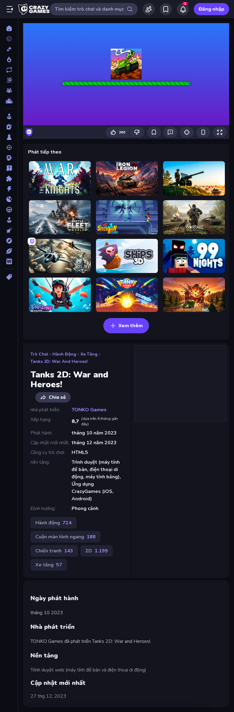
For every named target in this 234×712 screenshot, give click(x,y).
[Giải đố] (9, 178)
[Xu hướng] (9, 59)
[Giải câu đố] (9, 168)
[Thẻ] (9, 277)
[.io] (9, 199)
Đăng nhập (211, 9)
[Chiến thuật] (9, 158)
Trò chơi (39, 354)
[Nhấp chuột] (9, 230)
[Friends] (149, 9)
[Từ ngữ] (9, 261)
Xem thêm (131, 325)
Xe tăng (89, 354)
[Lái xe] (9, 209)
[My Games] (166, 9)
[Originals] (9, 80)
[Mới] (9, 49)
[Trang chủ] (9, 28)
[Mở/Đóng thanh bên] (9, 9)
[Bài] (9, 127)
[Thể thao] (9, 251)
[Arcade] (9, 116)
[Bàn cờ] (9, 137)
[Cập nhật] (9, 70)
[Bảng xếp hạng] (9, 101)
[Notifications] (183, 9)
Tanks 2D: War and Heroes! (58, 361)
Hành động (64, 354)
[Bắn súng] (9, 147)
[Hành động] (9, 189)
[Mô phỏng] (9, 220)
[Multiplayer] (9, 90)
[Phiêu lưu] (9, 241)
